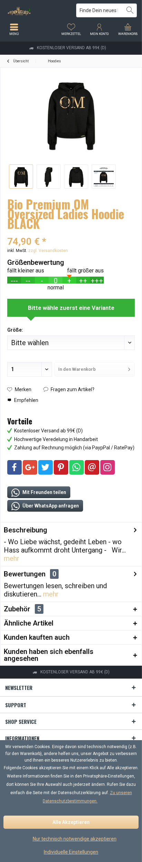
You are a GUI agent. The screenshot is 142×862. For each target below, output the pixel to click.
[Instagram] (107, 467)
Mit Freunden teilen (43, 492)
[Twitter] (45, 467)
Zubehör (22, 609)
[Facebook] (14, 467)
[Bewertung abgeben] (71, 232)
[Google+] (30, 467)
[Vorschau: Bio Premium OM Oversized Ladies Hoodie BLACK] (21, 176)
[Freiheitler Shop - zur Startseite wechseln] (35, 10)
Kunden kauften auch (37, 637)
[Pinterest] (61, 467)
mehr (11, 558)
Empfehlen (25, 400)
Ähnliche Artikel (28, 623)
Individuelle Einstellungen (71, 852)
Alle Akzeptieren (71, 822)
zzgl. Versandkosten (48, 250)
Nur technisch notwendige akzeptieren (74, 839)
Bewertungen (24, 574)
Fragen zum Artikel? (72, 389)
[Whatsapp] (76, 467)
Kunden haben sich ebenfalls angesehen (48, 655)
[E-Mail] (92, 467)
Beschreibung (25, 530)
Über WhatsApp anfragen (50, 506)
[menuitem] (128, 29)
